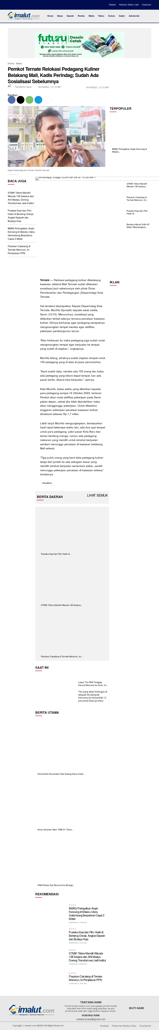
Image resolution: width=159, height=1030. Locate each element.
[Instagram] (15, 5)
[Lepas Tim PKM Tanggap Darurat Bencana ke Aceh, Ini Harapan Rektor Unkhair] (55, 691)
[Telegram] (38, 100)
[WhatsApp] (29, 100)
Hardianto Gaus (23, 86)
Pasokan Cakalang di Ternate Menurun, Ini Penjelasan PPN (19, 249)
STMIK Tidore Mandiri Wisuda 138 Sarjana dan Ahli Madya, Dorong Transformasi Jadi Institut (21, 198)
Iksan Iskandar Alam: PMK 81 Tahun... (56, 829)
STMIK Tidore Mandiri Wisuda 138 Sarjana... (61, 604)
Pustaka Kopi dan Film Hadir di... (56, 553)
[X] (20, 5)
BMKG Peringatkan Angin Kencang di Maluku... (129, 150)
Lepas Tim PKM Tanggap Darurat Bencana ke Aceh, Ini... (93, 683)
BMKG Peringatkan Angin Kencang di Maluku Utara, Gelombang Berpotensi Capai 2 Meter (21, 233)
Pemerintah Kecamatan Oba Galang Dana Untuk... (61, 773)
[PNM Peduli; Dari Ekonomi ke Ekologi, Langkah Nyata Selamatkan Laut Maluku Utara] (72, 858)
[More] (47, 100)
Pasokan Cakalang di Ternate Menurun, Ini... (62, 656)
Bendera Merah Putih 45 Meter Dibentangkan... (138, 226)
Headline (47, 482)
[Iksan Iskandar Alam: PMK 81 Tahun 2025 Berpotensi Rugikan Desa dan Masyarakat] (72, 802)
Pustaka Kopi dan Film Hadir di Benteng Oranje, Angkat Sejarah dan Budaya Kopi (21, 216)
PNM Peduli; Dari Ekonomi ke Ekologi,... (56, 885)
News (19, 63)
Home (11, 63)
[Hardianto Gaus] (11, 87)
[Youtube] (26, 5)
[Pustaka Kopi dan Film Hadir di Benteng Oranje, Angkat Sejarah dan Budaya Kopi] (72, 528)
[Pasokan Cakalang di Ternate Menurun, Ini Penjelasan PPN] (72, 631)
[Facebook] (9, 5)
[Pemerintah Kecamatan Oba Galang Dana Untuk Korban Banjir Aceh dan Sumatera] (72, 746)
